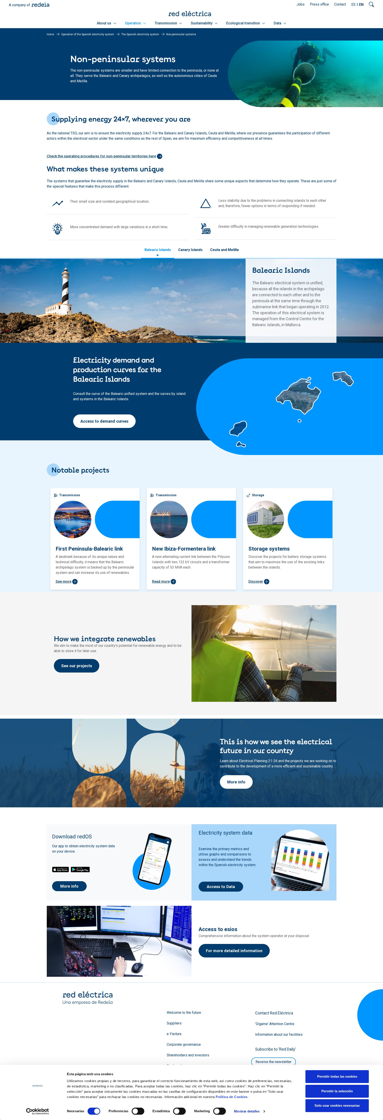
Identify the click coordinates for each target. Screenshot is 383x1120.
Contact (340, 4)
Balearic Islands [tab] (158, 250)
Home (50, 34)
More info (236, 782)
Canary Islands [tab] (190, 250)
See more (63, 581)
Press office (319, 4)
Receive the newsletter (273, 1062)
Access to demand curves (104, 421)
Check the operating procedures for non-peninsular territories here (101, 156)
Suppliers (174, 1023)
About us (104, 23)
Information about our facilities (279, 1034)
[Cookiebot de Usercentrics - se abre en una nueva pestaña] (37, 1111)
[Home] (191, 13)
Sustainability (202, 23)
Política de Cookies (232, 1097)
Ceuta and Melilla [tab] (224, 250)
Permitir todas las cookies (337, 1076)
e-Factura (174, 1034)
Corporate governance (184, 1044)
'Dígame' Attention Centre (274, 1024)
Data (278, 23)
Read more (161, 581)
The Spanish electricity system (140, 34)
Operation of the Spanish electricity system (87, 34)
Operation (133, 23)
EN (361, 4)
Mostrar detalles (247, 1111)
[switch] (138, 1111)
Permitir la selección (337, 1091)
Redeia (40, 5)
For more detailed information (234, 950)
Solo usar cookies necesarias (337, 1105)
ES (353, 4)
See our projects (76, 665)
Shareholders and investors (188, 1055)
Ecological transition (243, 23)
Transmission (166, 23)
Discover (255, 581)
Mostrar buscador (371, 4)
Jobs (301, 4)
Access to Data (221, 886)
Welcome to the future (184, 1012)
